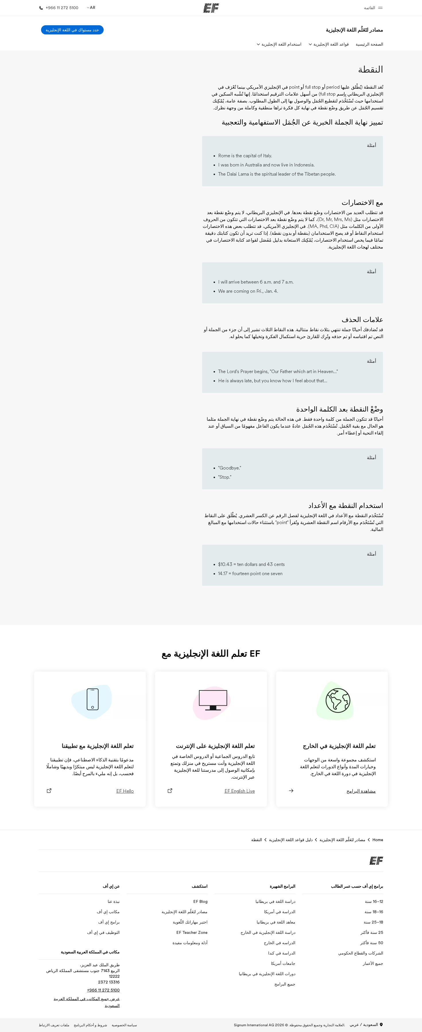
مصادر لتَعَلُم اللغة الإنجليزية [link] (342, 839)
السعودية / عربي (364, 1024)
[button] (372, 8)
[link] (354, 29)
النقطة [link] (256, 839)
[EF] (211, 8)
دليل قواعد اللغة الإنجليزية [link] (291, 839)
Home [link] (377, 839)
